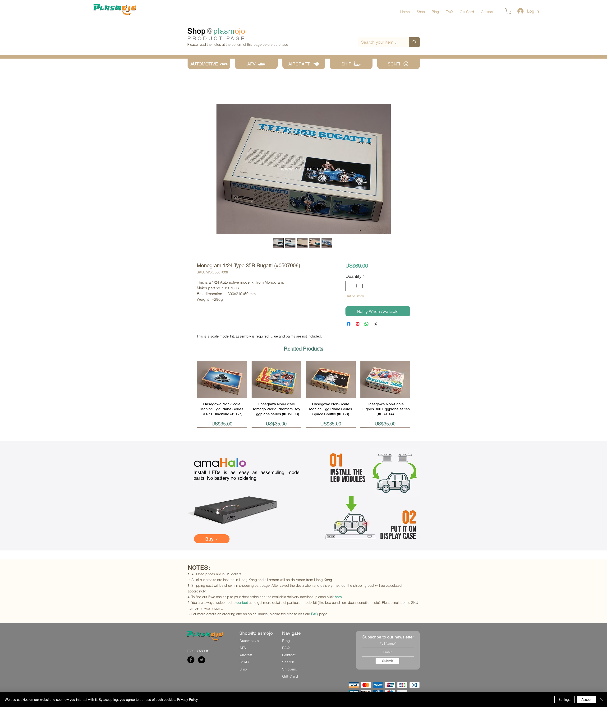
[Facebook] (190, 659)
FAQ (314, 614)
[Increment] (363, 286)
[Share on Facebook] (348, 324)
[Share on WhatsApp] (366, 324)
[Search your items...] (414, 42)
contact (242, 602)
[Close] (601, 699)
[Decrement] (350, 286)
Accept (586, 699)
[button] (508, 11)
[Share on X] (375, 324)
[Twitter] (201, 659)
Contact (288, 655)
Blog (286, 640)
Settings (564, 699)
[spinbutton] (356, 286)
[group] (303, 394)
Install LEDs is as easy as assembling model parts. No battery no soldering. (246, 475)
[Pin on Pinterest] (357, 324)
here (338, 597)
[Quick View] (222, 379)
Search (288, 662)
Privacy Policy (187, 699)
